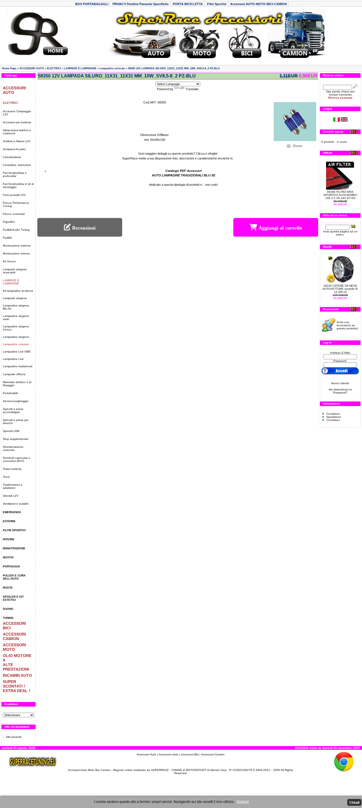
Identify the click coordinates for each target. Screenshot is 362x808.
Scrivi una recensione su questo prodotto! (347, 325)
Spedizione (333, 416)
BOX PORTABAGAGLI (91, 4)
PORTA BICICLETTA (188, 4)
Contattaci (333, 420)
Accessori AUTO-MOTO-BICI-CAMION (258, 4)
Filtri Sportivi (217, 4)
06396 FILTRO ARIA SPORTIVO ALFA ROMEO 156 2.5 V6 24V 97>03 (340, 195)
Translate (192, 89)
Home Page (9, 68)
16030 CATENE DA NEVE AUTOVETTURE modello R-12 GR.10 (340, 288)
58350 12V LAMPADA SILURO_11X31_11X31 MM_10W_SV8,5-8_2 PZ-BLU (174, 68)
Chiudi (354, 802)
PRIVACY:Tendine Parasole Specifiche (141, 4)
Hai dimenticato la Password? (340, 391)
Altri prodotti (13, 736)
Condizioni (333, 413)
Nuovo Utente (340, 383)
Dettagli (243, 801)
